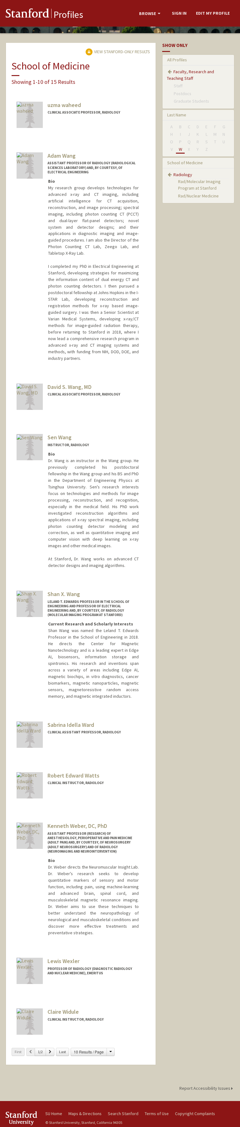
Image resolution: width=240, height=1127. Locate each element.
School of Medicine (185, 163)
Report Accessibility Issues (205, 1088)
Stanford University (22, 1118)
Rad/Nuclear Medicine (198, 196)
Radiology (182, 174)
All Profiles (177, 60)
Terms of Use (157, 1113)
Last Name (176, 115)
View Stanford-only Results (121, 51)
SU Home (53, 1113)
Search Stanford (123, 1113)
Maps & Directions (85, 1113)
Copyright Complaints (195, 1113)
